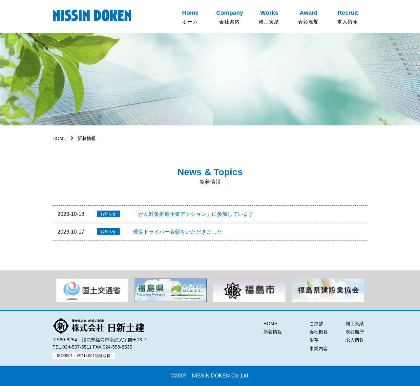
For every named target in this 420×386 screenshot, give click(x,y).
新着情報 (272, 331)
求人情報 (355, 340)
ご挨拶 (316, 323)
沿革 (314, 340)
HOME (59, 138)
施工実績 (355, 323)
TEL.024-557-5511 (72, 347)
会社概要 (318, 331)
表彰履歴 (355, 331)
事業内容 (318, 348)
